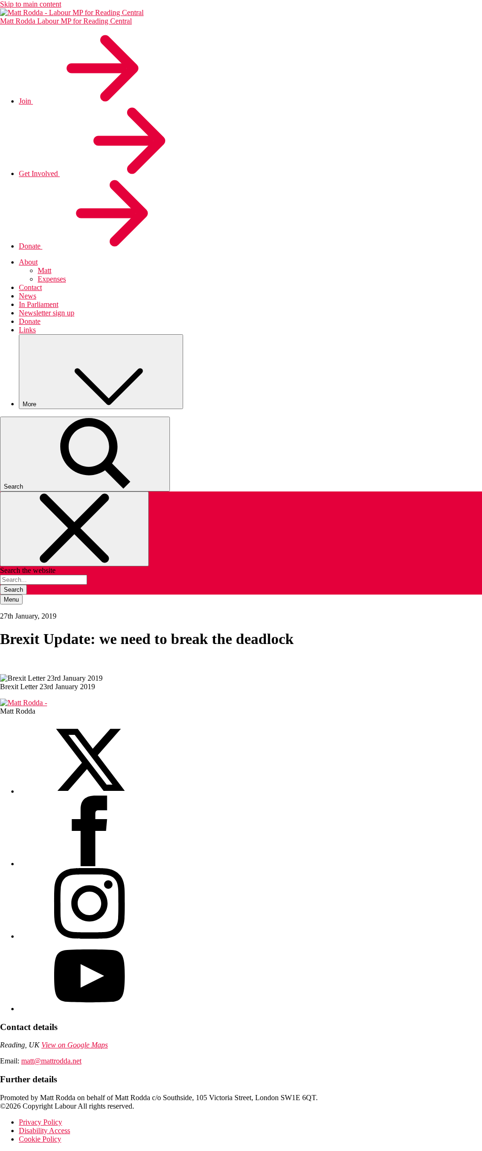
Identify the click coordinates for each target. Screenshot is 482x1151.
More (30, 404)
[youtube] (89, 1009)
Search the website (28, 570)
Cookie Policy (40, 1139)
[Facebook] (89, 864)
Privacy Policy (40, 1122)
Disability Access (44, 1131)
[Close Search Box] (74, 528)
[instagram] (89, 936)
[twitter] (89, 791)
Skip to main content (30, 4)
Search (13, 589)
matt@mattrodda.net (51, 1061)
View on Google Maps (74, 1045)
